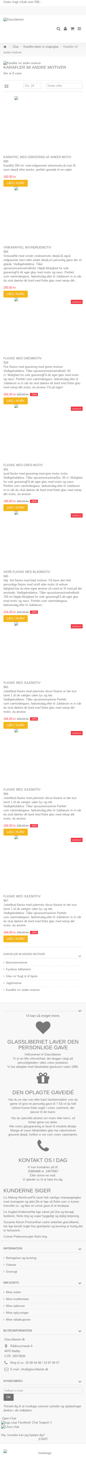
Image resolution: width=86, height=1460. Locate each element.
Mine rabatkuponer (18, 1319)
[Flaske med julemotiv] (43, 650)
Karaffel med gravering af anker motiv (37, 157)
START (43, 1439)
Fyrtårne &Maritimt (18, 969)
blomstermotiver (16, 962)
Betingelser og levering (21, 1258)
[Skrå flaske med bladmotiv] (43, 539)
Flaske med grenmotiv (22, 358)
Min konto (11, 1282)
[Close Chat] (10, 1427)
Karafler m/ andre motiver (23, 990)
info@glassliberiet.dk (34, 1369)
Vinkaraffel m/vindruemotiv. (27, 247)
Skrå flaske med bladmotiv (26, 572)
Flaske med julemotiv (22, 682)
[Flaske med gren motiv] (43, 432)
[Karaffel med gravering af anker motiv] (43, 124)
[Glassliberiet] (28, 29)
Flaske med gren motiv (23, 465)
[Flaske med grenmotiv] (43, 326)
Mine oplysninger (17, 1312)
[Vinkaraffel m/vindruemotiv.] (43, 215)
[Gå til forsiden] (4, 47)
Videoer (11, 1265)
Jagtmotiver (14, 983)
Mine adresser (15, 1306)
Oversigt (11, 1271)
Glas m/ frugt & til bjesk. (22, 976)
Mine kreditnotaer (17, 1299)
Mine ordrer (13, 1292)
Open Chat (9, 1418)
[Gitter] (6, 86)
